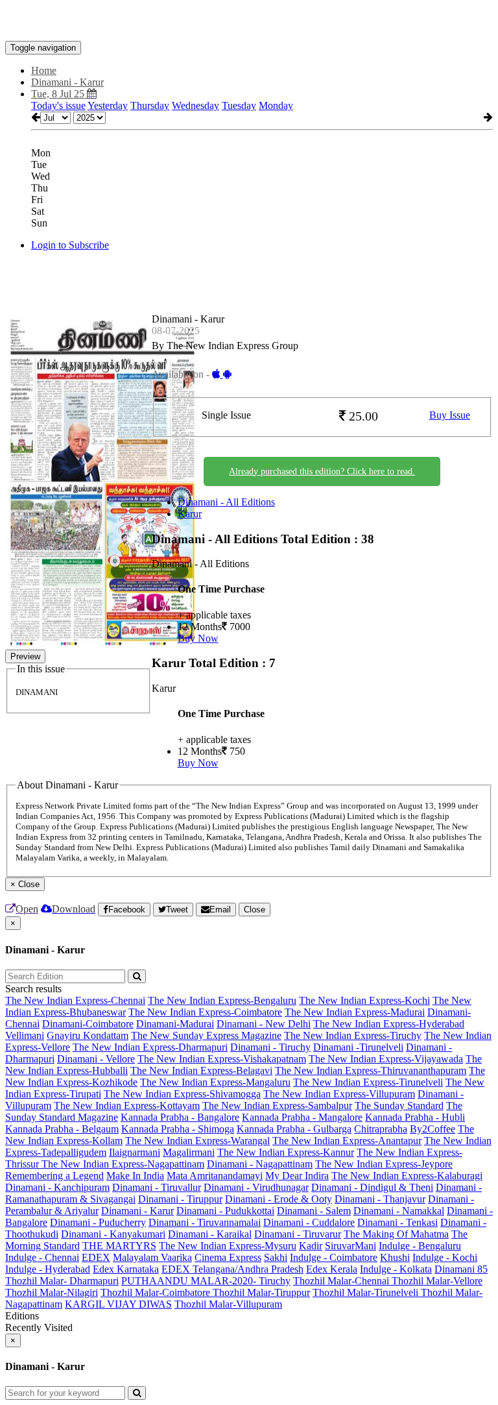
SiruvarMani (350, 1245)
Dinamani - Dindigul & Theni (372, 1187)
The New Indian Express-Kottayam (127, 1105)
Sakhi (275, 1257)
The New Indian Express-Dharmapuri (150, 1047)
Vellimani (24, 1035)
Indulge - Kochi (444, 1257)
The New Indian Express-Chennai (75, 1000)
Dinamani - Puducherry (98, 1222)
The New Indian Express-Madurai (355, 1012)
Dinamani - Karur (137, 1210)
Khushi (395, 1257)
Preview (25, 656)
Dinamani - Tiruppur (180, 1198)
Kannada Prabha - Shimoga (177, 1128)
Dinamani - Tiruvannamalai (204, 1222)
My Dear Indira (297, 1175)
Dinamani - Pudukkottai (225, 1210)
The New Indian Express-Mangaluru (215, 1082)
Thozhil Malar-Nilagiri (51, 1292)
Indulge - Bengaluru (420, 1245)
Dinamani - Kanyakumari (113, 1234)
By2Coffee (432, 1128)
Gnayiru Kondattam (87, 1035)
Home (43, 70)
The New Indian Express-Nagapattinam (123, 1163)
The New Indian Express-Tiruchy (352, 1035)
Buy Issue (449, 415)
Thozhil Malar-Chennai (342, 1280)
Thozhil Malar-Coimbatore (157, 1292)
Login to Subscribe (70, 244)
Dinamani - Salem (314, 1210)
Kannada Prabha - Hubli (415, 1117)
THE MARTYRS (119, 1245)
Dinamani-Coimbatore (88, 1023)
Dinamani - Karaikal (210, 1234)
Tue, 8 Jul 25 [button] (59, 93)
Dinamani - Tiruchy (270, 1047)
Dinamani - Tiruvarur (297, 1234)
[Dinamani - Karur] (249, 21)
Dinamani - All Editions (226, 501)
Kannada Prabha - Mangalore (302, 1117)
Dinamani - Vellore (96, 1058)
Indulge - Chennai (42, 1257)
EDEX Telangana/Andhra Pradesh (232, 1269)
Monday (276, 105)
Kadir (310, 1245)
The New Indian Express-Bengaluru (222, 1000)
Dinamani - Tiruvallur (156, 1187)
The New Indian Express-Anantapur (346, 1140)
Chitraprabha (380, 1128)
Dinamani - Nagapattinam (260, 1163)
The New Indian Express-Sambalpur (277, 1105)
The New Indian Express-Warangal (197, 1140)
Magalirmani (189, 1152)
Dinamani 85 (461, 1269)
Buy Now (198, 638)
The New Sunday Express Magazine (206, 1035)
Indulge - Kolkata (396, 1269)
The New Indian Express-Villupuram (339, 1093)
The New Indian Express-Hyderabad (388, 1023)
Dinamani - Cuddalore (309, 1222)
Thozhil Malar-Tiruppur (261, 1292)
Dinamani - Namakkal (398, 1210)
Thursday (149, 105)
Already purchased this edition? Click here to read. (322, 471)
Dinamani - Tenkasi (397, 1222)
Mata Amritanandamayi (215, 1175)
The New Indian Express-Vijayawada (386, 1058)
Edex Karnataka (126, 1269)
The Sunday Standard (399, 1105)
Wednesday (195, 105)
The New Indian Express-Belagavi (201, 1070)
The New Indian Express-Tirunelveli (368, 1082)
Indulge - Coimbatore (333, 1257)
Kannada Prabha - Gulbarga (294, 1128)
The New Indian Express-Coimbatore (205, 1012)
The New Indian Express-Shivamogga (182, 1093)
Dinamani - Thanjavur (380, 1198)
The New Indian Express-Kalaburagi (406, 1175)
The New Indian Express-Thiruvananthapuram (370, 1070)
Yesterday (108, 105)
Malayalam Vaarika (152, 1257)
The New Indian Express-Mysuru (227, 1245)
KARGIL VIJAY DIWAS (118, 1304)
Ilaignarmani (134, 1152)
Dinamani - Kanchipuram (57, 1187)
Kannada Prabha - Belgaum (62, 1128)
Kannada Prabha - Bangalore (180, 1117)
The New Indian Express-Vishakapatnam (221, 1058)
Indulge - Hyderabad (47, 1269)
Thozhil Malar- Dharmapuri (62, 1280)
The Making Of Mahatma (396, 1234)
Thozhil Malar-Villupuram (228, 1304)
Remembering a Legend (54, 1175)
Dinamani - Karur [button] (67, 82)
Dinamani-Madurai (175, 1023)
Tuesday (239, 105)
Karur (190, 513)
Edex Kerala (331, 1269)
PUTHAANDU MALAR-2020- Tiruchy (205, 1280)
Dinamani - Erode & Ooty (278, 1198)
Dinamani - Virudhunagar (256, 1187)
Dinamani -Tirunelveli (358, 1047)
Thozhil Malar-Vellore (437, 1280)
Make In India (135, 1175)
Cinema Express (228, 1257)
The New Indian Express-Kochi (364, 1000)
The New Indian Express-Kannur (285, 1152)
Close (254, 909)
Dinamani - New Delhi (264, 1023)
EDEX (96, 1257)
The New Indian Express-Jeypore (384, 1163)
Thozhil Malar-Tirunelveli (367, 1292)
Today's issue (58, 105)
